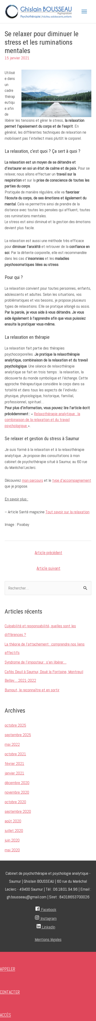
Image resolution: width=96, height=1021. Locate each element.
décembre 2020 (17, 782)
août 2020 (13, 821)
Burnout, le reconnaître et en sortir (32, 690)
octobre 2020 (15, 801)
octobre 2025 (15, 725)
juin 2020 (12, 840)
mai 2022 (12, 744)
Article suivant (48, 568)
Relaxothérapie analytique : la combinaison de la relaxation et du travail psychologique (42, 419)
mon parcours (32, 480)
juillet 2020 (14, 830)
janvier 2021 (14, 773)
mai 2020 (12, 850)
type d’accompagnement (71, 480)
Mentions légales (48, 939)
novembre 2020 (17, 792)
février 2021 (14, 763)
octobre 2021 (15, 754)
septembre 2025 (18, 734)
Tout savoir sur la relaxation (67, 511)
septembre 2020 (18, 811)
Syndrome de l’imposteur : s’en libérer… (35, 662)
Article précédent (48, 553)
